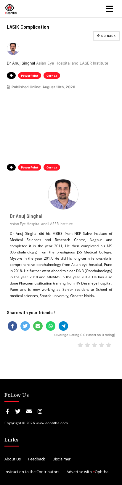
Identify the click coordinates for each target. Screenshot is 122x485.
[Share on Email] (38, 326)
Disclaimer (61, 459)
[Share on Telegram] (63, 326)
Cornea (51, 75)
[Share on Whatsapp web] (50, 326)
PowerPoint (29, 75)
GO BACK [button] (108, 36)
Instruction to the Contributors (31, 471)
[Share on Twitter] (25, 326)
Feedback (36, 459)
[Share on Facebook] (12, 326)
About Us (12, 459)
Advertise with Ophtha (87, 471)
